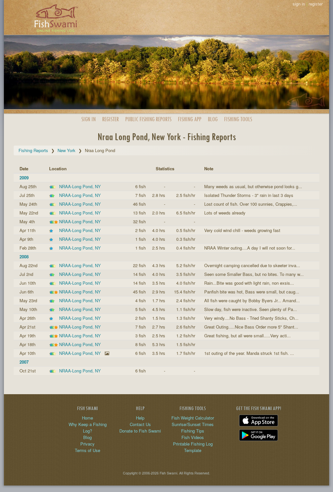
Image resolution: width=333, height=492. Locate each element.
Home (87, 418)
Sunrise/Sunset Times (193, 424)
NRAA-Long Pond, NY (80, 186)
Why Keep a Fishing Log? (88, 427)
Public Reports (148, 119)
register (316, 4)
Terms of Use (87, 450)
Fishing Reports (33, 150)
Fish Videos (192, 437)
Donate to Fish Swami (140, 431)
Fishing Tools (238, 119)
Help (140, 418)
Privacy (87, 444)
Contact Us (140, 424)
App (189, 119)
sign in (299, 4)
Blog (213, 119)
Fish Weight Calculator (192, 418)
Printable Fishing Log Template (193, 447)
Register (110, 119)
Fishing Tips (192, 431)
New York (66, 150)
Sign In (88, 119)
